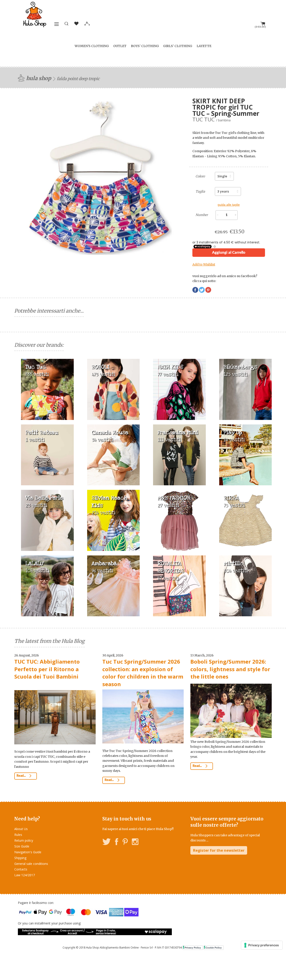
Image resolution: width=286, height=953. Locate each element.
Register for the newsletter (218, 850)
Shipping (20, 858)
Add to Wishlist (203, 264)
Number (202, 215)
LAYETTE (204, 46)
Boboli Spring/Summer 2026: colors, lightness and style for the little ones (230, 669)
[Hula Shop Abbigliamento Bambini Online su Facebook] (116, 842)
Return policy (23, 840)
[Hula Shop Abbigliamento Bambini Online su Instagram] (135, 842)
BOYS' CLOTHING (145, 46)
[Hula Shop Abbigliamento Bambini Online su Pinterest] (125, 842)
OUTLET (119, 46)
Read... (21, 775)
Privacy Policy (193, 947)
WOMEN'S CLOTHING (92, 46)
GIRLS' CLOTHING (177, 46)
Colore (200, 176)
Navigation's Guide (27, 852)
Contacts (20, 869)
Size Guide (21, 846)
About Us (21, 829)
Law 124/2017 (24, 875)
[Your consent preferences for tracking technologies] (261, 945)
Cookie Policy (214, 947)
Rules (18, 835)
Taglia (200, 191)
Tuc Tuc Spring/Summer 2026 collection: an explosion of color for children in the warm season (142, 673)
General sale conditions (31, 864)
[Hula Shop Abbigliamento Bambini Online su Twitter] (106, 842)
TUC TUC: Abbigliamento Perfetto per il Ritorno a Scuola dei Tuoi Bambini (47, 669)
